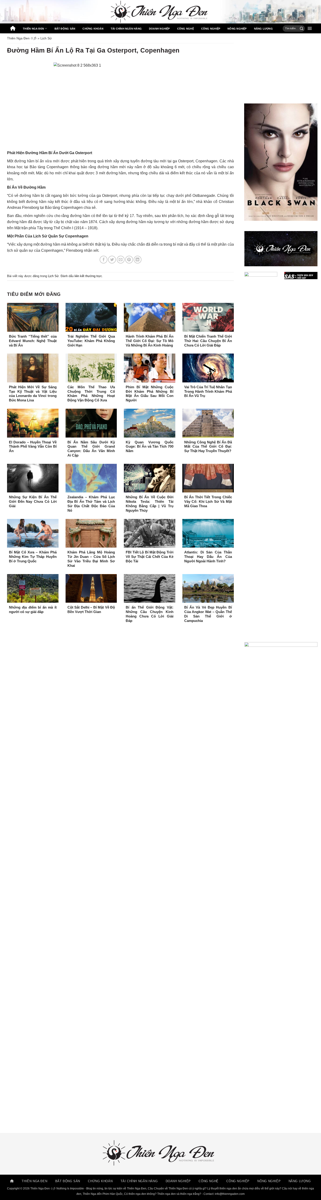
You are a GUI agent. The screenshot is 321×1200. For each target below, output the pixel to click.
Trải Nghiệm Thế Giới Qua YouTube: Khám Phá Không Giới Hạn (91, 341)
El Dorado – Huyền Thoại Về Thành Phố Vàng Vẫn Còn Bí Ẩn (33, 446)
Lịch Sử (46, 38)
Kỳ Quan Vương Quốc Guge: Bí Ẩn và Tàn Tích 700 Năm (149, 446)
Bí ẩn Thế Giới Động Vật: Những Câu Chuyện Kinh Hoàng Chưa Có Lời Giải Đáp (149, 614)
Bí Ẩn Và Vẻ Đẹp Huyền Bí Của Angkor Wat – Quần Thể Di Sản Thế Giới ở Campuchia (208, 614)
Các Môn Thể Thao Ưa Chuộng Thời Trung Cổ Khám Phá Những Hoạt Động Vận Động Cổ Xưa (91, 393)
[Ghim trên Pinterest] (129, 259)
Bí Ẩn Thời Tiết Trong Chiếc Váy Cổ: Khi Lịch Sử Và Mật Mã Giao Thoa (208, 501)
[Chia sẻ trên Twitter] (112, 259)
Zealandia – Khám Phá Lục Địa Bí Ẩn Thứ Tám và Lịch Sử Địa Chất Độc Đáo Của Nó (91, 503)
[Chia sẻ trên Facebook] (103, 259)
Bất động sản (65, 28)
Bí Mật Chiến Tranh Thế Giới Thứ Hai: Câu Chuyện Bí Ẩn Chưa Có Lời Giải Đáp (208, 341)
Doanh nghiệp (159, 28)
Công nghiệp (210, 28)
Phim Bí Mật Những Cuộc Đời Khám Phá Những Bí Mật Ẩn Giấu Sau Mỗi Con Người (149, 393)
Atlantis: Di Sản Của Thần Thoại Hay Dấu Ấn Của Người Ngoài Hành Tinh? (208, 556)
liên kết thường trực (88, 276)
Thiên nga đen (33, 28)
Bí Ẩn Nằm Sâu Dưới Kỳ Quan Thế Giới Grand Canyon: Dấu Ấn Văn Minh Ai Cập (91, 448)
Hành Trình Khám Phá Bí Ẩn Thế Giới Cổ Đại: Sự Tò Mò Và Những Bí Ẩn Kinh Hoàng (149, 341)
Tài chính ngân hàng (126, 28)
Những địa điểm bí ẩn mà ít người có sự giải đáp (33, 610)
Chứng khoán (92, 28)
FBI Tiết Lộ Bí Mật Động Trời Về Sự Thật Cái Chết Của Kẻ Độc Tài (149, 556)
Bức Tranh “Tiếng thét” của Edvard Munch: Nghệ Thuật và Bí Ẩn (33, 341)
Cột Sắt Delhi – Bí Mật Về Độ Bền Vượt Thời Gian (91, 610)
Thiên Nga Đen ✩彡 (22, 38)
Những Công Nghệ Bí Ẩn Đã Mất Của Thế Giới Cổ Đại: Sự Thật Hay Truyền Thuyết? (208, 446)
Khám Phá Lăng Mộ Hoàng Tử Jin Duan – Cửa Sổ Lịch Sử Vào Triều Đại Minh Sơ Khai (91, 559)
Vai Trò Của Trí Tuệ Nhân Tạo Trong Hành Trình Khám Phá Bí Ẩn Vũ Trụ (208, 391)
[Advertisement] (281, 68)
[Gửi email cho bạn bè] (121, 259)
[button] (309, 28)
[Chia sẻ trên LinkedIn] (137, 259)
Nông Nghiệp (237, 28)
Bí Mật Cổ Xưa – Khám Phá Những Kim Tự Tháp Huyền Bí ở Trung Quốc (33, 556)
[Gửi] (300, 28)
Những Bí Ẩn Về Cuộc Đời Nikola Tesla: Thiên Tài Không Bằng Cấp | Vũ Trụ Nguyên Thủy (149, 503)
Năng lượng (263, 28)
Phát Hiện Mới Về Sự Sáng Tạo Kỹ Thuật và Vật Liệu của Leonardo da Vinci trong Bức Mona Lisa (33, 393)
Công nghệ (185, 28)
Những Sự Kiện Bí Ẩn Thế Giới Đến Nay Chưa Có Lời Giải (33, 501)
